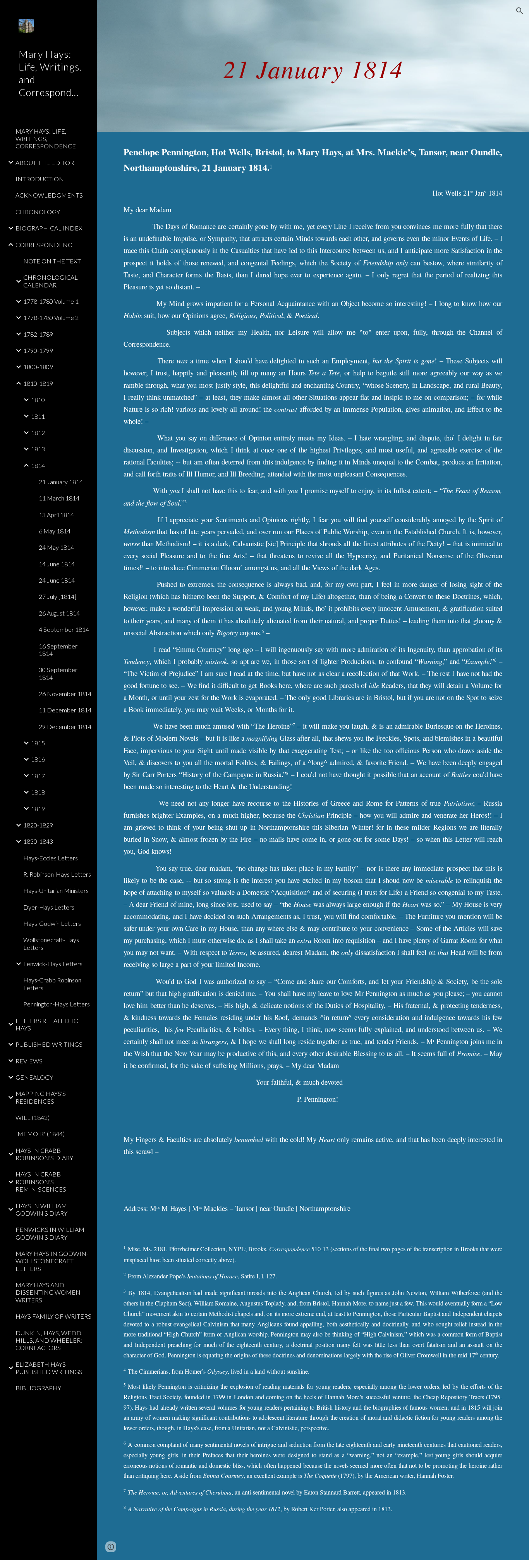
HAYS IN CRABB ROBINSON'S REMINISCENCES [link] (40, 1181)
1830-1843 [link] (38, 841)
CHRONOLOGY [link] (37, 211)
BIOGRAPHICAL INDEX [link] (48, 228)
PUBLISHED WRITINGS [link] (48, 1044)
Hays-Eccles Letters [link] (50, 858)
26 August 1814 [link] (59, 613)
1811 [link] (38, 416)
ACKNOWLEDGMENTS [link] (49, 195)
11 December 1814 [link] (65, 710)
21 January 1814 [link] (61, 481)
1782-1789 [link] (38, 334)
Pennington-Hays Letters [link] (56, 1004)
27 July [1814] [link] (57, 596)
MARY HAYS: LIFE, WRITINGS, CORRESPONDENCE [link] (45, 138)
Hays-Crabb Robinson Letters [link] (52, 983)
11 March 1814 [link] (59, 498)
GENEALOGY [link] (34, 1077)
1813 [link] (38, 448)
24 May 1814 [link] (56, 547)
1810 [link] (38, 399)
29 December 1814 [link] (65, 726)
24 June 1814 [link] (57, 580)
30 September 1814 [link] (58, 673)
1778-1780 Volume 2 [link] (51, 317)
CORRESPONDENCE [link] (45, 244)
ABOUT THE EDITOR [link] (44, 162)
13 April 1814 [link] (56, 514)
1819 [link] (38, 808)
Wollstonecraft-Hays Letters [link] (51, 943)
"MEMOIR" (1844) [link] (40, 1133)
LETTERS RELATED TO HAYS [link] (47, 1024)
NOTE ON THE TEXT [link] (52, 261)
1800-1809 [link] (38, 366)
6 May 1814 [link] (54, 531)
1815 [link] (38, 742)
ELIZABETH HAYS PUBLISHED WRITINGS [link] (48, 1367)
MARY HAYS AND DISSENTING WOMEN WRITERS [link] (48, 1292)
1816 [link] (38, 759)
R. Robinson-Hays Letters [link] (57, 874)
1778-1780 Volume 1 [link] (51, 301)
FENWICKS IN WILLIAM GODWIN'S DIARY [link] (49, 1233)
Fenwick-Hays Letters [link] (52, 963)
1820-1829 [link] (38, 825)
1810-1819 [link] (38, 383)
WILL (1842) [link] (32, 1117)
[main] (313, 65)
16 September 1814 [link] (58, 649)
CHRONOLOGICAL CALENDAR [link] (50, 280)
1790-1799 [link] (38, 350)
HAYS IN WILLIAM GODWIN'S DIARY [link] (41, 1209)
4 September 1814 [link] (64, 629)
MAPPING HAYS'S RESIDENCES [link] (40, 1097)
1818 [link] (38, 792)
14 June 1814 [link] (57, 564)
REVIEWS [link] (29, 1061)
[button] (519, 11)
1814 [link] (38, 465)
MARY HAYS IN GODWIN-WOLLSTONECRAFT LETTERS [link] (51, 1261)
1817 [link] (38, 775)
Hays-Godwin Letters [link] (52, 923)
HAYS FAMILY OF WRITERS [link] (53, 1316)
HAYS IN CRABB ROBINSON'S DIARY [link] (44, 1154)
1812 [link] (38, 432)
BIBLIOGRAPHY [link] (38, 1387)
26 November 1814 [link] (65, 693)
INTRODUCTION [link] (39, 178)
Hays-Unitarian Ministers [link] (56, 890)
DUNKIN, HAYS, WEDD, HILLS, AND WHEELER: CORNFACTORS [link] (48, 1340)
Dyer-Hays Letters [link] (48, 907)
